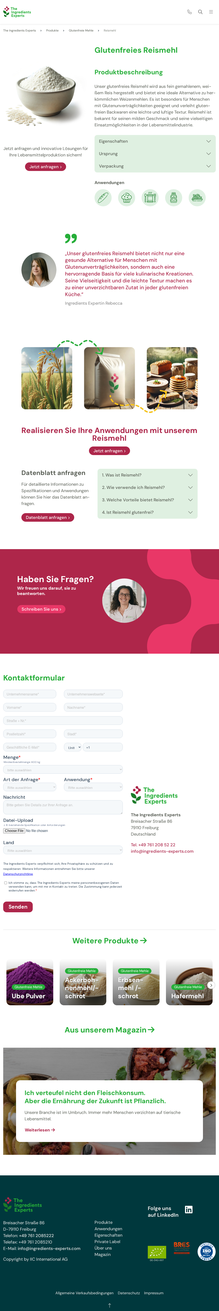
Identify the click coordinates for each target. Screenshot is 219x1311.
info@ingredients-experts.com (162, 851)
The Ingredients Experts (19, 30)
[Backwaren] (103, 197)
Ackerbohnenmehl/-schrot (82, 988)
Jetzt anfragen (44, 166)
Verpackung (111, 166)
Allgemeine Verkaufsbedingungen (84, 1293)
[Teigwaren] (197, 197)
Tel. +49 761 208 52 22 (153, 845)
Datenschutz (129, 1293)
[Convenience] (150, 197)
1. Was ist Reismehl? (122, 475)
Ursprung (108, 153)
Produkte (52, 30)
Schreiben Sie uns (40, 609)
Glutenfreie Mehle (81, 30)
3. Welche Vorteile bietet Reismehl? (138, 500)
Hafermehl (187, 996)
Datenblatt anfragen (46, 517)
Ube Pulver (28, 996)
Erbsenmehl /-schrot (131, 988)
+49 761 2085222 (36, 1235)
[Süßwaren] (126, 197)
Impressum (154, 1293)
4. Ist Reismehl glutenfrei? (128, 512)
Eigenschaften (113, 141)
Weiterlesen (37, 1130)
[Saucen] (173, 197)
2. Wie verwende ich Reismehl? (133, 487)
